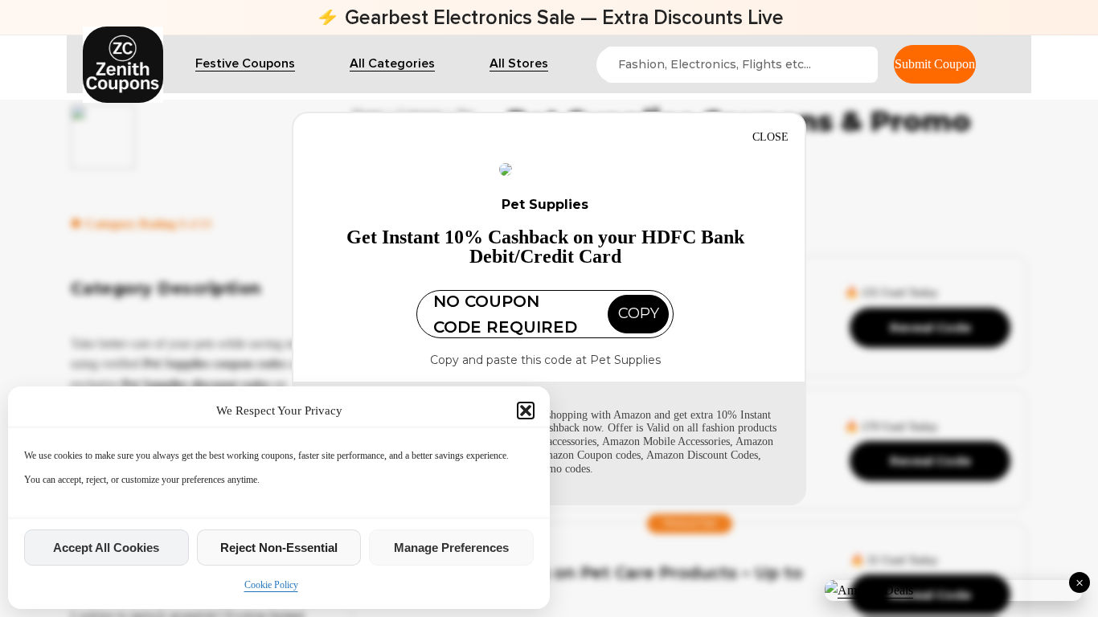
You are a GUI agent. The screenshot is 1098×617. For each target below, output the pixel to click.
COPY (638, 313)
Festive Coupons (245, 63)
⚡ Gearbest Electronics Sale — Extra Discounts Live (549, 18)
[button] (526, 410)
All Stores (519, 63)
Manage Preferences (451, 547)
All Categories (392, 63)
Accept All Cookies (106, 547)
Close (770, 137)
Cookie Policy (271, 584)
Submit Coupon (935, 64)
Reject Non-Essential (279, 547)
